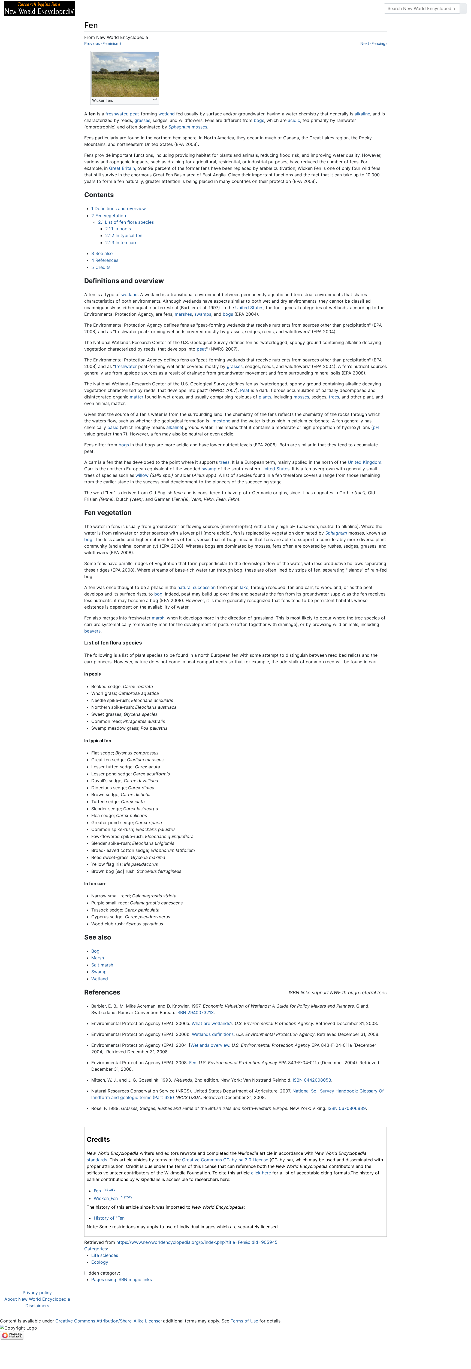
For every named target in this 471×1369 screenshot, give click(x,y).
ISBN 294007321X (195, 1012)
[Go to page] (463, 8)
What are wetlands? (212, 1023)
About (114, 8)
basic (112, 427)
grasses (142, 120)
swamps (202, 314)
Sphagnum (179, 127)
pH (376, 427)
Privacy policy (37, 1292)
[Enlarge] (155, 99)
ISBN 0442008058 (312, 1080)
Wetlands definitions (213, 1034)
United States (249, 307)
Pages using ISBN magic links (121, 1279)
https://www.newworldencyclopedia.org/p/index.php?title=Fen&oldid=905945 (196, 1242)
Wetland (99, 978)
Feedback (140, 8)
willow (142, 475)
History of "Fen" (110, 1218)
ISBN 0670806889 (347, 1108)
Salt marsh (102, 965)
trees (334, 397)
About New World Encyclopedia (37, 1299)
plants (265, 397)
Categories (95, 1248)
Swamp (99, 971)
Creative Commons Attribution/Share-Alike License (108, 1321)
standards (97, 1159)
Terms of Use (244, 1321)
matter (136, 397)
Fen (192, 1062)
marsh (158, 618)
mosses (199, 127)
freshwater (116, 113)
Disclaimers (37, 1305)
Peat (244, 390)
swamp (209, 468)
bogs (259, 120)
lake (244, 587)
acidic (294, 120)
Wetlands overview (210, 1045)
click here (261, 1172)
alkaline (362, 113)
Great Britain (122, 168)
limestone (220, 420)
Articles (92, 8)
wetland (166, 113)
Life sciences (104, 1255)
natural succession (196, 587)
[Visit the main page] (39, 8)
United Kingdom (364, 462)
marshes (183, 314)
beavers (92, 631)
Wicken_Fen (106, 1198)
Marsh (97, 957)
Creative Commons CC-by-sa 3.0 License (225, 1159)
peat (134, 113)
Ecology (99, 1262)
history (109, 1189)
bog (88, 539)
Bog (95, 951)
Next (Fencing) (373, 43)
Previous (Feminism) (102, 43)
